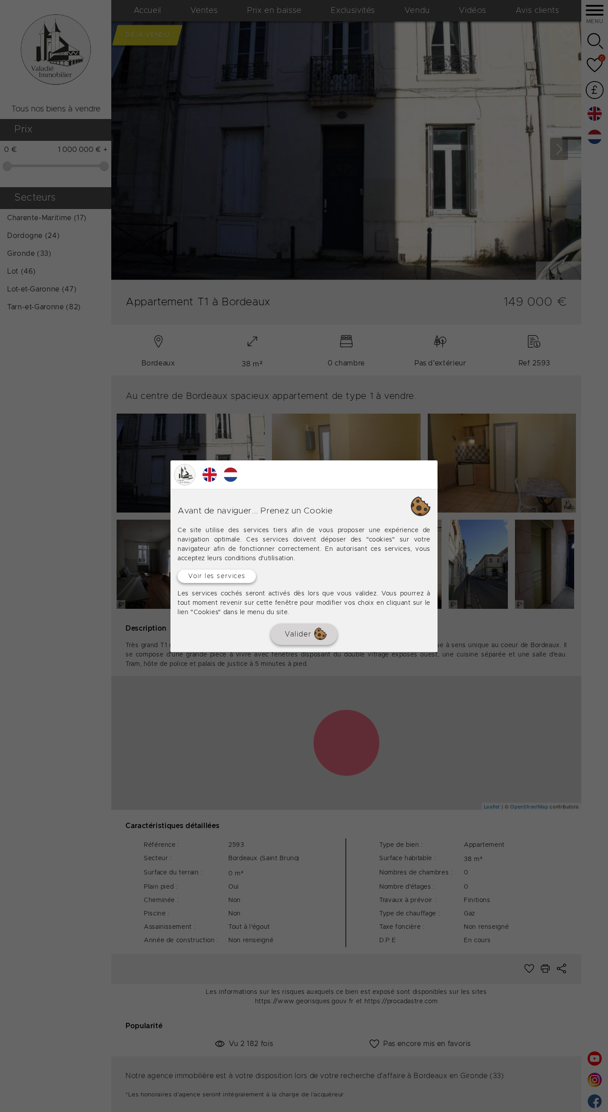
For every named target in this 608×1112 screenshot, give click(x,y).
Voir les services (216, 576)
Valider (299, 633)
